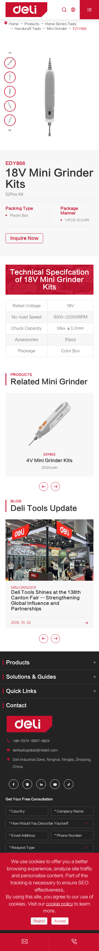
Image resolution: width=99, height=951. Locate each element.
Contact (16, 705)
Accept (60, 921)
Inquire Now (24, 238)
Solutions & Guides (31, 677)
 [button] (55, 487)
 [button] (10, 53)
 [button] (10, 130)
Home (14, 24)
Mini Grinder (57, 29)
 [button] (44, 487)
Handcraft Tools (28, 29)
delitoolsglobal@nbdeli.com (35, 750)
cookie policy (59, 903)
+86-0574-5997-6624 (31, 741)
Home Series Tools (60, 24)
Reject (39, 921)
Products (31, 24)
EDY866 (79, 29)
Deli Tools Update (43, 508)
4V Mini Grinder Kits (49, 460)
